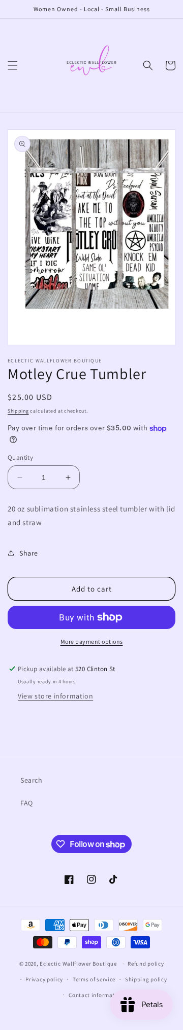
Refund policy (146, 963)
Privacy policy (44, 979)
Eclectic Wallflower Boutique (78, 963)
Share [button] (28, 553)
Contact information (96, 995)
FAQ (26, 802)
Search (31, 780)
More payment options (91, 641)
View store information (55, 696)
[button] (13, 65)
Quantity (20, 457)
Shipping (18, 411)
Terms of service (94, 979)
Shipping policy (146, 979)
